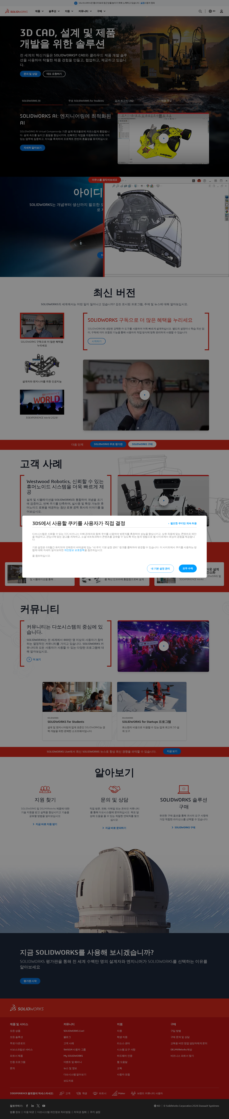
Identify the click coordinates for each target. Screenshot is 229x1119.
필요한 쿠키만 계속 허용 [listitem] (183, 523)
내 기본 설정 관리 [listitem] (160, 568)
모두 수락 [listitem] (188, 568)
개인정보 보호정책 (74, 550)
